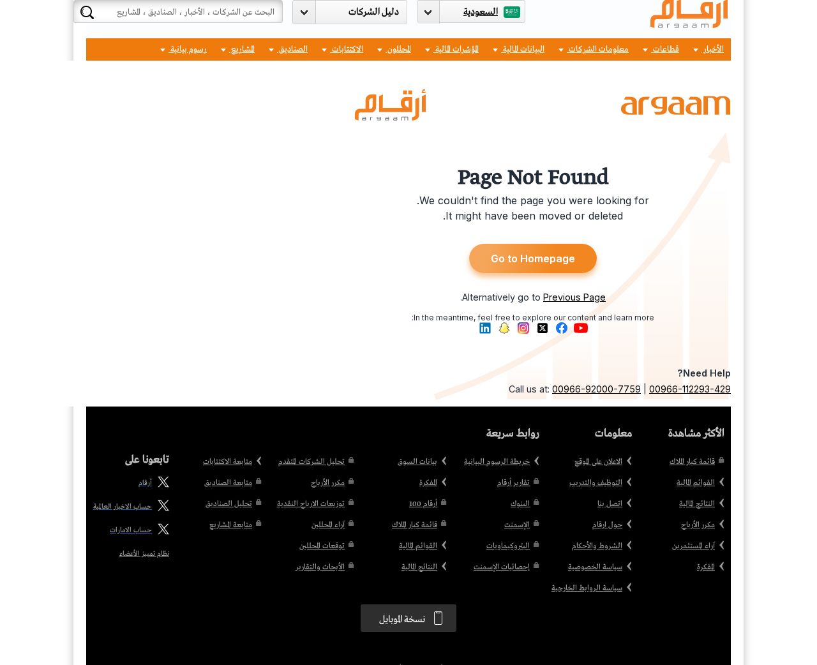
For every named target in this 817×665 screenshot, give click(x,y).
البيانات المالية (522, 49)
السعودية (480, 12)
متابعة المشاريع (230, 525)
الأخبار (712, 49)
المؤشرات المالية (456, 49)
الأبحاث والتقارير (320, 567)
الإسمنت (517, 525)
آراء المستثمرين (693, 546)
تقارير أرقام (513, 483)
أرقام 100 (423, 504)
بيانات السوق (417, 462)
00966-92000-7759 (596, 389)
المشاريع (242, 49)
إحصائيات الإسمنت (502, 567)
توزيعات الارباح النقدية (311, 504)
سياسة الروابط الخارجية (586, 588)
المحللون (398, 49)
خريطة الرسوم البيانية (497, 462)
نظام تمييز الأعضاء (144, 553)
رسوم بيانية (188, 49)
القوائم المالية (696, 483)
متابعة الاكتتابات (227, 462)
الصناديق (292, 49)
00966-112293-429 (690, 389)
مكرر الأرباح (698, 525)
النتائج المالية (697, 504)
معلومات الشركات (598, 49)
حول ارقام (607, 525)
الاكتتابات (346, 49)
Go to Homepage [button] (533, 258)
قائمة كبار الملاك (692, 462)
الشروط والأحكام (597, 546)
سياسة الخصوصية (595, 567)
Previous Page (574, 297)
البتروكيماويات (508, 546)
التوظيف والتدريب (595, 483)
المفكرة (706, 567)
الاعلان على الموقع (598, 462)
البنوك (520, 504)
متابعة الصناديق (228, 483)
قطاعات (665, 49)
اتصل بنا (609, 504)
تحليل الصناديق (229, 504)
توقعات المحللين (322, 546)
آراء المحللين (328, 525)
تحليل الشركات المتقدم (311, 462)
